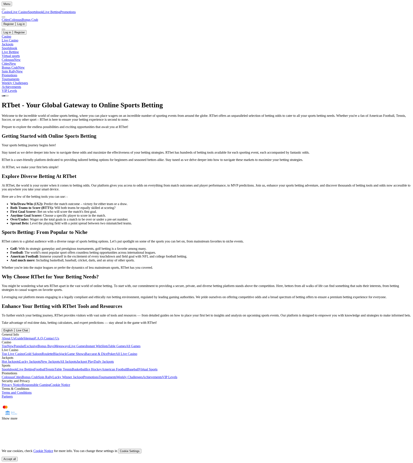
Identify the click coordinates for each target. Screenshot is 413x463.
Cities (18, 377)
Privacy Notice (12, 385)
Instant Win (93, 346)
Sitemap (28, 338)
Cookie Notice (60, 385)
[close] (3, 29)
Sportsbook (35, 12)
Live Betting (51, 12)
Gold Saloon (33, 354)
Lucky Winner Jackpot (67, 377)
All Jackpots (68, 361)
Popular (19, 346)
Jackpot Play (85, 361)
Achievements (152, 377)
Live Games (77, 346)
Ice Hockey (94, 369)
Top (4, 346)
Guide (19, 338)
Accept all (9, 459)
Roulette (47, 354)
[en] (3, 95)
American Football (114, 369)
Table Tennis (63, 369)
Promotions (68, 12)
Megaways (61, 346)
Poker (112, 354)
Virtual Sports (148, 369)
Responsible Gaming (36, 385)
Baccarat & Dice (96, 354)
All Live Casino (126, 354)
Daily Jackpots (104, 361)
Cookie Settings (130, 451)
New (10, 346)
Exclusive (31, 346)
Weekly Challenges (129, 377)
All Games (133, 346)
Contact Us (51, 338)
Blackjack (60, 354)
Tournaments (107, 377)
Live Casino (19, 12)
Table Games (117, 346)
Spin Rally (45, 377)
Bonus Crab (30, 377)
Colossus (8, 377)
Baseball (133, 369)
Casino (6, 12)
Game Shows (76, 354)
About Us (8, 338)
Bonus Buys (46, 346)
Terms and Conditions (17, 392)
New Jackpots (50, 361)
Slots (104, 346)
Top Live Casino (13, 354)
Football (39, 369)
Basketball (79, 369)
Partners (7, 396)
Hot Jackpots (10, 361)
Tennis (49, 369)
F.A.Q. (39, 338)
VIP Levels (169, 377)
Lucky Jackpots (30, 361)
